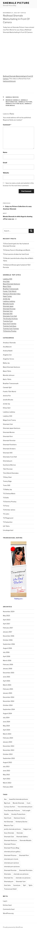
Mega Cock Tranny (9, 420)
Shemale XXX (7, 314)
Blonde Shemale (18, 803)
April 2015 (6, 681)
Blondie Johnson (8, 375)
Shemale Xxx (8, 878)
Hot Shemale (8, 822)
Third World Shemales (11, 473)
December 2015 (8, 673)
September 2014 (9, 709)
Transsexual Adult (10, 889)
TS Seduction (7, 522)
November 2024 (8, 611)
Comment (7, 125)
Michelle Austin (8, 304)
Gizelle (6, 814)
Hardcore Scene (19, 818)
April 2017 (6, 624)
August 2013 (7, 762)
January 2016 (7, 669)
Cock (28, 803)
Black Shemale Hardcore (11, 284)
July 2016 (6, 652)
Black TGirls (7, 286)
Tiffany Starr (7, 477)
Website (6, 173)
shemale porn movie (11, 859)
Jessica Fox (7, 396)
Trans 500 (6, 485)
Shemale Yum (8, 311)
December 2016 (8, 636)
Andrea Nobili (7, 351)
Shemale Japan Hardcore (11, 428)
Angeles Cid (7, 355)
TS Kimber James (9, 510)
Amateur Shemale (9, 343)
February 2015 (8, 689)
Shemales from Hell (10, 316)
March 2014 (7, 734)
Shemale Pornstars (25, 870)
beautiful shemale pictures (18, 799)
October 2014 (8, 705)
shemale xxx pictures (23, 878)
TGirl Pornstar (8, 469)
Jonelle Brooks (8, 400)
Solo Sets (7, 885)
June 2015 (6, 677)
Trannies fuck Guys (9, 326)
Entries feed (7, 905)
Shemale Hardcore (10, 840)
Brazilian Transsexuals (10, 289)
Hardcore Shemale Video (11, 294)
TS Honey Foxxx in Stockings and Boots (16, 250)
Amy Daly (6, 281)
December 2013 (8, 746)
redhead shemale (13, 100)
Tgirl (24, 885)
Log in (5, 901)
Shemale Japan (8, 306)
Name (5, 152)
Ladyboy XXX (7, 279)
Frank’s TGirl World (9, 391)
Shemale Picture (16, 2)
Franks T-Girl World (9, 291)
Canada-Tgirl (7, 387)
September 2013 (9, 758)
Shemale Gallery (22, 837)
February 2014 (8, 738)
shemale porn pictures (12, 866)
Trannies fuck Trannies (11, 329)
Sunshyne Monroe (9, 465)
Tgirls (30, 885)
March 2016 (7, 660)
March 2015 (7, 685)
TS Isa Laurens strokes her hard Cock (16, 254)
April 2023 (6, 620)
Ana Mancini (7, 347)
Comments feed (8, 909)
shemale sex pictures (21, 874)
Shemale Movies (12, 97)
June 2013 (6, 771)
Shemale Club (8, 424)
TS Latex (6, 514)
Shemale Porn (8, 436)
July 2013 (6, 766)
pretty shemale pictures (12, 829)
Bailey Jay (6, 363)
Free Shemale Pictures (12, 810)
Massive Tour (8, 825)
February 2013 (8, 787)
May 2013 (6, 775)
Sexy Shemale (9, 833)
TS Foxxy (6, 506)
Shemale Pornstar (9, 309)
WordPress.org (8, 913)
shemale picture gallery (12, 852)
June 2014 (6, 722)
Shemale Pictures (10, 855)
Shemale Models (25, 840)
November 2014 (8, 701)
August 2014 (7, 713)
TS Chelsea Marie (9, 493)
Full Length (26, 810)
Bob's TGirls (7, 379)
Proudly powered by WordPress (13, 927)
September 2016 (9, 644)
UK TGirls (6, 526)
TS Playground (8, 518)
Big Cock (7, 803)
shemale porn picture (11, 863)
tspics (23, 12)
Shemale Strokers (9, 449)
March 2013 (7, 783)
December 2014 (8, 697)
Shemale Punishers (10, 445)
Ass (5, 799)
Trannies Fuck (8, 321)
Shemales (7, 874)
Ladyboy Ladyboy (9, 301)
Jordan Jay (6, 299)
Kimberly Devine (21, 822)
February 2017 (8, 628)
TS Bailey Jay (7, 489)
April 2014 (6, 730)
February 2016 (8, 664)
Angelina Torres (8, 359)
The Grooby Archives (10, 319)
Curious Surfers (9, 807)
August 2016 (7, 648)
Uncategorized (8, 530)
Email (5, 163)
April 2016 (6, 656)
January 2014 (7, 742)
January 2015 (7, 693)
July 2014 (6, 717)
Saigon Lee (27, 829)
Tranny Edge (7, 481)
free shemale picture (25, 807)
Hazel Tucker (7, 296)
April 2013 (6, 779)
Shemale (20, 833)
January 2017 (7, 632)
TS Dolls (6, 498)
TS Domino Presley (9, 331)
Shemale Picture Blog (15, 103)
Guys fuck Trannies (9, 324)
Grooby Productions (18, 814)
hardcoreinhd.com (9, 81)
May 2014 (6, 726)
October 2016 (8, 640)
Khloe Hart (6, 408)
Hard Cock (7, 818)
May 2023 (6, 616)
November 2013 (8, 750)
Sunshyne (16, 885)
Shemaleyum (7, 461)
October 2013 (8, 754)
